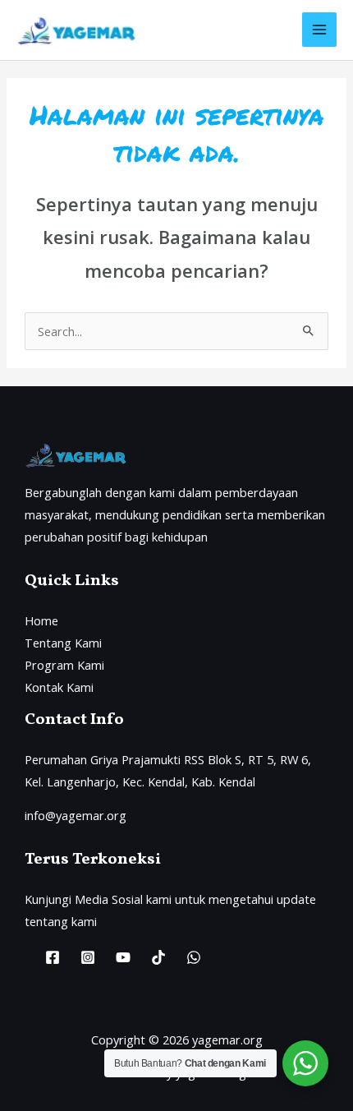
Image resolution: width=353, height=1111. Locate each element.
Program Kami (64, 665)
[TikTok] (158, 957)
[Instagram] (87, 957)
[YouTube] (123, 957)
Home (41, 620)
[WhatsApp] (193, 957)
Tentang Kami (63, 642)
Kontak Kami (59, 687)
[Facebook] (52, 957)
